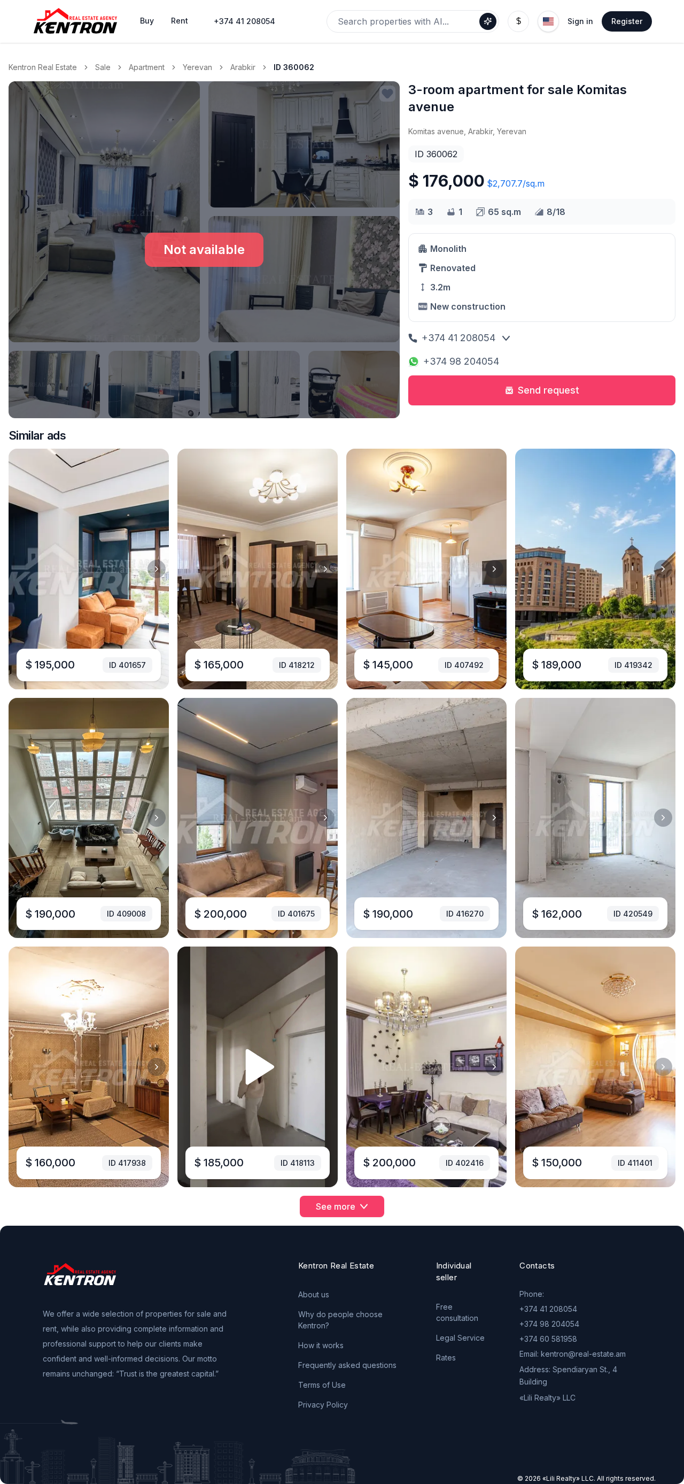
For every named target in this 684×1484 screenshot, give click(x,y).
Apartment (147, 67)
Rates (446, 1357)
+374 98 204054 (461, 361)
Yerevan (197, 67)
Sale (103, 67)
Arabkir (242, 67)
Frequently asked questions (347, 1365)
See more (335, 1206)
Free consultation (457, 1312)
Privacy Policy (323, 1404)
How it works (321, 1345)
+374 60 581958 (548, 1338)
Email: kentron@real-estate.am (572, 1353)
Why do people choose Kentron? (340, 1320)
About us (313, 1294)
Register (626, 21)
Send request (548, 390)
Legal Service (460, 1337)
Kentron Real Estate (43, 67)
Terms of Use (322, 1384)
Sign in (580, 21)
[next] (156, 569)
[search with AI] (487, 21)
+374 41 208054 (244, 21)
